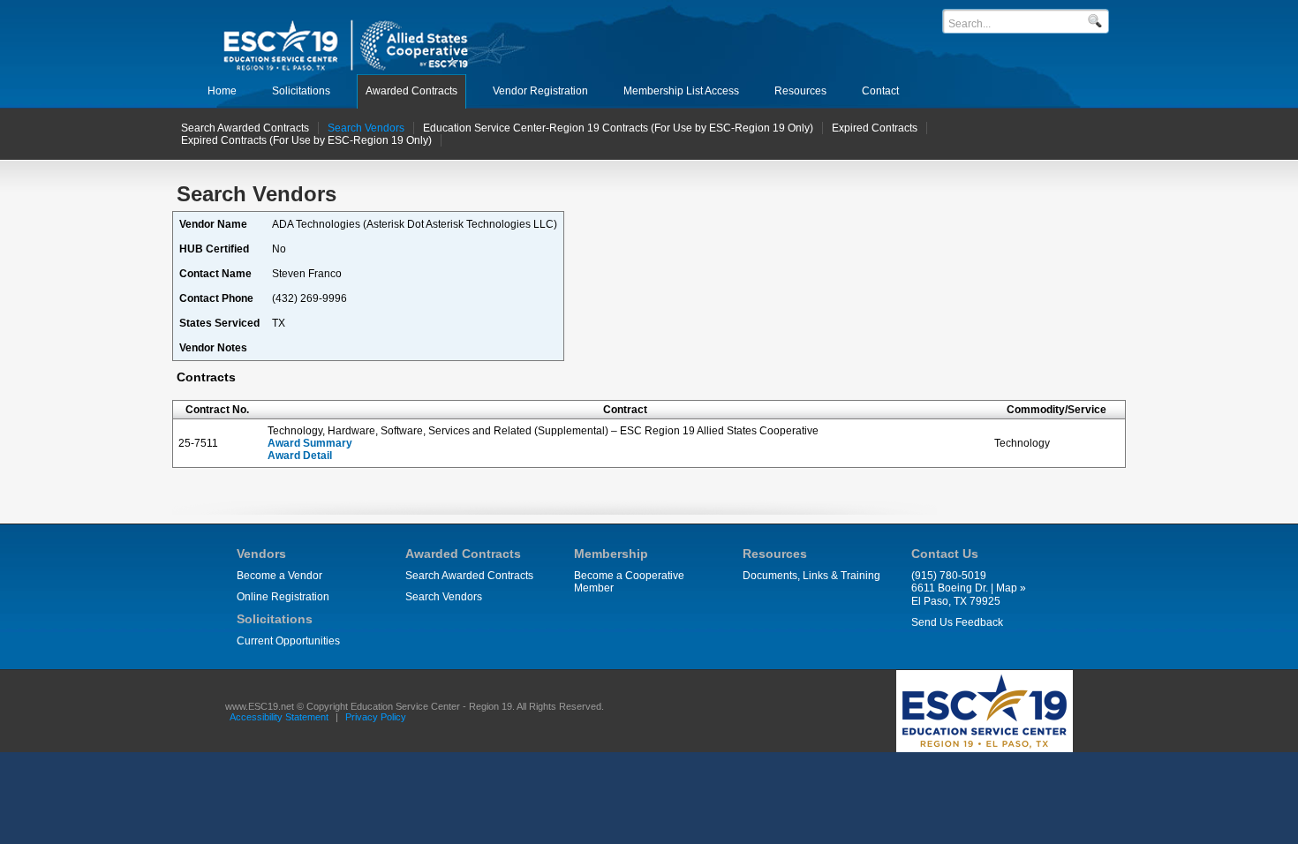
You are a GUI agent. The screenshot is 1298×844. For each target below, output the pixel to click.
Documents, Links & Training (811, 575)
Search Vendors (443, 597)
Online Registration (283, 597)
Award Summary (310, 443)
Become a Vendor (279, 575)
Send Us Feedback (957, 622)
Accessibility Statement (279, 717)
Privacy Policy (375, 717)
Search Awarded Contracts (469, 575)
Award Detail (300, 455)
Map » (1011, 588)
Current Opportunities (288, 641)
